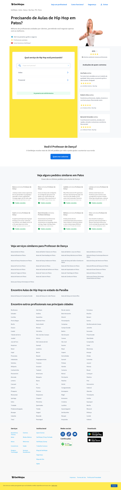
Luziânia (63, 405)
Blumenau (90, 349)
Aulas (20, 10)
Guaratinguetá (65, 409)
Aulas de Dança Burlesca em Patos (71, 255)
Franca (38, 388)
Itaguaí (38, 412)
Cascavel (13, 384)
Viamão (63, 366)
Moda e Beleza (27, 437)
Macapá (63, 416)
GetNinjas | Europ (41, 441)
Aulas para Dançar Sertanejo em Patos (22, 282)
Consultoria (14, 446)
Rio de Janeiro (65, 310)
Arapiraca (14, 345)
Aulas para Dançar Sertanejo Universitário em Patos (95, 277)
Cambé (89, 416)
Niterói (63, 317)
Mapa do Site (40, 459)
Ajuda (38, 463)
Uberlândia (90, 338)
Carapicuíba (90, 342)
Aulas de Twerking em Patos (69, 273)
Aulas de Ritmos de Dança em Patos (97, 266)
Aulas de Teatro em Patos (44, 273)
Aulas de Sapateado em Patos (70, 269)
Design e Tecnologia (14, 451)
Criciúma (64, 402)
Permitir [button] (114, 485)
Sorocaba (89, 331)
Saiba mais (54, 485)
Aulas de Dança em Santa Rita (70, 296)
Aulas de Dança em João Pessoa (45, 296)
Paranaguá (39, 419)
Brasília (89, 313)
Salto (12, 402)
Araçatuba (64, 419)
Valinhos (13, 363)
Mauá (63, 349)
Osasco (13, 328)
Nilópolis (13, 366)
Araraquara (64, 391)
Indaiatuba (14, 359)
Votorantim (90, 384)
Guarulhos (39, 317)
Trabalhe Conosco (41, 446)
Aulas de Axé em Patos (17, 252)
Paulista (89, 377)
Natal (12, 349)
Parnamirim (14, 373)
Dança (25, 10)
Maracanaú (14, 395)
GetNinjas (14, 10)
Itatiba (89, 398)
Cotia (88, 345)
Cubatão (13, 416)
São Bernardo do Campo (94, 324)
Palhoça (89, 412)
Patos (40, 10)
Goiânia (38, 313)
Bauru (38, 381)
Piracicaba (14, 356)
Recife (13, 324)
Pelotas (38, 391)
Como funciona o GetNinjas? (22, 43)
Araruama (64, 398)
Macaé (88, 370)
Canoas (63, 338)
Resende (38, 416)
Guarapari (90, 402)
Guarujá (38, 345)
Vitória (38, 338)
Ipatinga (13, 398)
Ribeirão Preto (40, 320)
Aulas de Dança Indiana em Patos (46, 260)
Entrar (105, 4)
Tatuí (12, 419)
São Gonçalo (65, 335)
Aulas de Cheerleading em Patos (45, 255)
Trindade (13, 405)
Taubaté (38, 370)
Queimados (39, 405)
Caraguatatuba (66, 388)
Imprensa (73, 477)
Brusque (13, 412)
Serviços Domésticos (26, 451)
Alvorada (13, 377)
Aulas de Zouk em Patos (43, 276)
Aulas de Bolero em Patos (94, 252)
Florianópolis (65, 320)
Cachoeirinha (15, 370)
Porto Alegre (15, 320)
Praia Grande (90, 335)
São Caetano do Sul (42, 342)
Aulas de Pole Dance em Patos (70, 266)
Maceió (38, 356)
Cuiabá (13, 331)
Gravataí (38, 366)
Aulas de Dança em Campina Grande (21, 296)
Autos (12, 441)
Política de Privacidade (94, 477)
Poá (88, 381)
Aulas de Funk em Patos (43, 266)
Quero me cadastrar (60, 156)
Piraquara (14, 391)
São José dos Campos (42, 335)
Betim (38, 352)
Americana (39, 373)
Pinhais (63, 363)
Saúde (24, 446)
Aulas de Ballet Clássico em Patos (46, 252)
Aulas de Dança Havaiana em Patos (21, 260)
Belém (63, 331)
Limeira (13, 381)
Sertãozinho (65, 412)
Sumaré (63, 359)
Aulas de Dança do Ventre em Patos (97, 260)
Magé (63, 395)
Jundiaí (13, 338)
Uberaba (89, 391)
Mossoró (89, 409)
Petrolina (39, 402)
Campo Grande (65, 328)
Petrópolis (64, 377)
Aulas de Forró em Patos (18, 266)
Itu (37, 384)
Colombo (89, 359)
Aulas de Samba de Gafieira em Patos (47, 269)
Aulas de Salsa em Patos (18, 269)
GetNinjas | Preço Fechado (44, 437)
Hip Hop (31, 10)
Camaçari (89, 373)
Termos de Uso (81, 477)
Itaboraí (89, 388)
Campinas (64, 324)
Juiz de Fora (14, 342)
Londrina (39, 349)
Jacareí (89, 363)
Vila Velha (39, 331)
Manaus (38, 328)
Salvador (13, 313)
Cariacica (64, 370)
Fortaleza (90, 310)
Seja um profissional (59, 4)
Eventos (25, 433)
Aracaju (89, 352)
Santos (89, 320)
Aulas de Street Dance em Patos (96, 269)
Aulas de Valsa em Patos (94, 273)
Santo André (40, 324)
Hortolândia (65, 356)
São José (64, 342)
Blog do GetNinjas (41, 450)
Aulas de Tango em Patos (18, 273)
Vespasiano (39, 395)
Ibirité (63, 384)
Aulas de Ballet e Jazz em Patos (71, 252)
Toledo (38, 409)
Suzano (63, 345)
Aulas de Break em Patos (18, 255)
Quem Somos (40, 433)
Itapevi (63, 352)
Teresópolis (90, 395)
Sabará (13, 388)
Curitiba (13, 317)
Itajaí (12, 352)
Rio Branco (14, 310)
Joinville (89, 328)
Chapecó (38, 398)
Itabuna (89, 419)
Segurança (92, 4)
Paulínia (63, 381)
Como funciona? (77, 4)
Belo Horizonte (66, 313)
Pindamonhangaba (16, 409)
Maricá (63, 373)
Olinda (89, 356)
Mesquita (39, 377)
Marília (89, 405)
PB (36, 10)
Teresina (38, 363)
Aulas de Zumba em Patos (69, 276)
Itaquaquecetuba (41, 359)
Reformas (26, 441)
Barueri (89, 317)
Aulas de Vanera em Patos (18, 276)
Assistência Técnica (14, 433)
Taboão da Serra (16, 335)
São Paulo (39, 310)
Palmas (89, 366)
